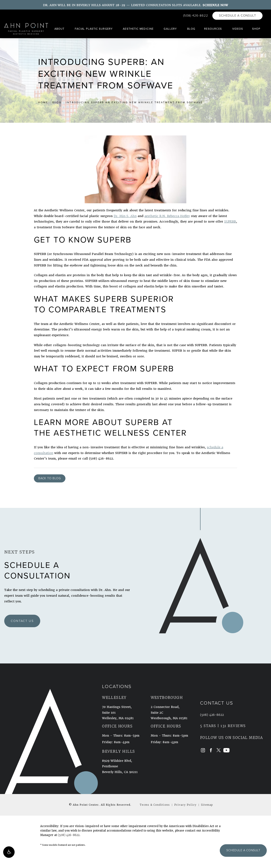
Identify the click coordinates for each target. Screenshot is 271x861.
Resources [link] (213, 29)
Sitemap (207, 804)
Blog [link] (191, 29)
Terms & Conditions (155, 804)
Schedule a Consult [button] (243, 850)
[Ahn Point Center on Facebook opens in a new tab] (210, 750)
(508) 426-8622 (68, 835)
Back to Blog (49, 478)
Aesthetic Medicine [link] (138, 29)
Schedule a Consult (237, 15)
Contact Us (22, 621)
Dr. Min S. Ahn (125, 216)
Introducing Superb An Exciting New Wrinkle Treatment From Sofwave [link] (134, 102)
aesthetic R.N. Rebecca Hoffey (167, 216)
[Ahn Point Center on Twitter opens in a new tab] (218, 750)
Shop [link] (256, 29)
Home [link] (43, 102)
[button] (9, 852)
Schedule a (37, 565)
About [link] (59, 29)
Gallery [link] (170, 29)
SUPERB (230, 221)
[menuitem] (60, 28)
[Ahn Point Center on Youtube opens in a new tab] (226, 750)
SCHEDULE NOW (215, 5)
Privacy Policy (185, 804)
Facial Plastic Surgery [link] (94, 29)
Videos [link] (237, 29)
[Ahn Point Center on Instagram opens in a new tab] (203, 750)
